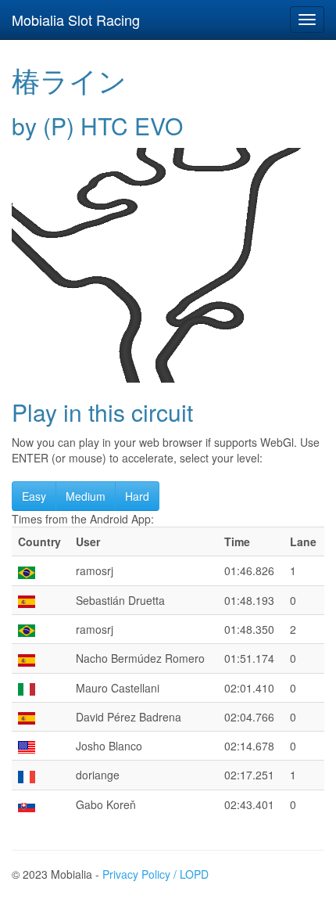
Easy (34, 496)
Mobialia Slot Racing (76, 19)
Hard (137, 496)
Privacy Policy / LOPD (155, 874)
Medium (85, 496)
